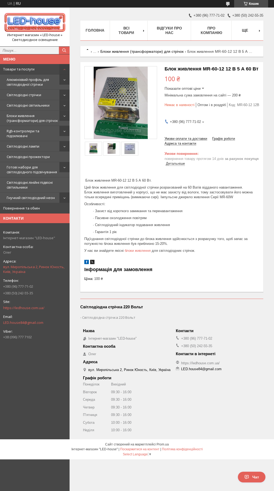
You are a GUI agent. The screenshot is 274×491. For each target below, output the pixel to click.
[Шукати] (64, 50)
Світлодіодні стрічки (24, 94)
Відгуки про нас (169, 30)
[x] (92, 263)
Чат (255, 477)
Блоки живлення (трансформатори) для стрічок (32, 118)
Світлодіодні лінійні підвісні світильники (30, 185)
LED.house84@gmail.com (23, 322)
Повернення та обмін (21, 208)
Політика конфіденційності (182, 449)
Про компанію (211, 30)
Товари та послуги (19, 69)
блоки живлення (138, 251)
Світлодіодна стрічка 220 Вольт (108, 317)
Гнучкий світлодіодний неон (31, 197)
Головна (95, 30)
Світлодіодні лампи (23, 146)
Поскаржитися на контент (139, 449)
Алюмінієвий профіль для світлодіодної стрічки (28, 82)
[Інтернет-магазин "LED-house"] (35, 22)
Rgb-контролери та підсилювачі (23, 133)
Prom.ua (163, 444)
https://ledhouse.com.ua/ (23, 307)
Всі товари (126, 30)
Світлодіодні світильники (28, 105)
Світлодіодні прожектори (28, 156)
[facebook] (86, 263)
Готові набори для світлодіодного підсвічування (32, 169)
